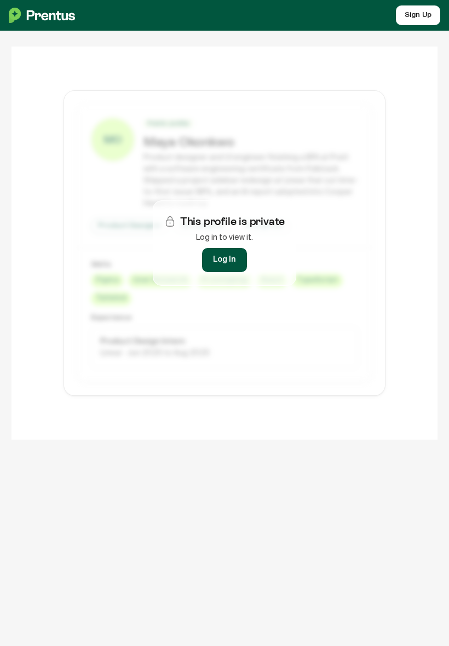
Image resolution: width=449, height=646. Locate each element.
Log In (224, 259)
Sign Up (418, 15)
